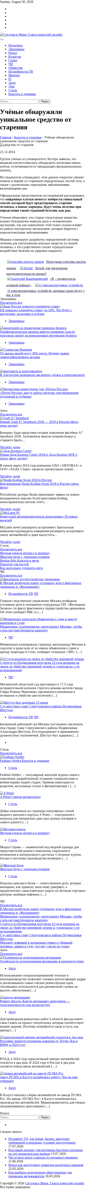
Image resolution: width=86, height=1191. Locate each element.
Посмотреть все (11, 302)
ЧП (10, 64)
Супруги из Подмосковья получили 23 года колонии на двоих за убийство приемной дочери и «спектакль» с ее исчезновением (40, 666)
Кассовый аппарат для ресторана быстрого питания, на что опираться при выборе (45, 1151)
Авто (12, 83)
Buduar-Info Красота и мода (19, 560)
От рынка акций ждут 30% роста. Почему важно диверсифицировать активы (34, 355)
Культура (14, 56)
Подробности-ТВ (20, 71)
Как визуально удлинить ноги (21, 568)
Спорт (12, 60)
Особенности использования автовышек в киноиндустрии (42, 961)
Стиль (12, 90)
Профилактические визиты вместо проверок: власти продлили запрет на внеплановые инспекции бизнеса (38, 333)
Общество (15, 68)
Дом (11, 86)
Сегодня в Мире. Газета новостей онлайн (54, 1183)
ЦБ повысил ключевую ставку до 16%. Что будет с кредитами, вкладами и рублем (36, 312)
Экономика (16, 49)
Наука (12, 53)
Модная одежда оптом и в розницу (25, 553)
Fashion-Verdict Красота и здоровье (24, 760)
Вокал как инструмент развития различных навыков (45, 1165)
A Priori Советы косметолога (20, 797)
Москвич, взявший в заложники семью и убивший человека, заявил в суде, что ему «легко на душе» (36, 944)
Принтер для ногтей (14, 564)
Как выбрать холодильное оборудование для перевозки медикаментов (40, 1174)
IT (9, 79)
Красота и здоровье (22, 94)
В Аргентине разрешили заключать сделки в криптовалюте (42, 375)
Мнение (14, 75)
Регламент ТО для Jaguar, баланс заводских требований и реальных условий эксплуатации (42, 1140)
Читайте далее (10, 447)
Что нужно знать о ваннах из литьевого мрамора (43, 1157)
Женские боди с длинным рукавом (24, 557)
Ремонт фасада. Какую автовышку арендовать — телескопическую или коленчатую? (35, 1003)
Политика (15, 45)
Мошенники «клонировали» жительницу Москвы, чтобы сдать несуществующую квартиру (41, 628)
